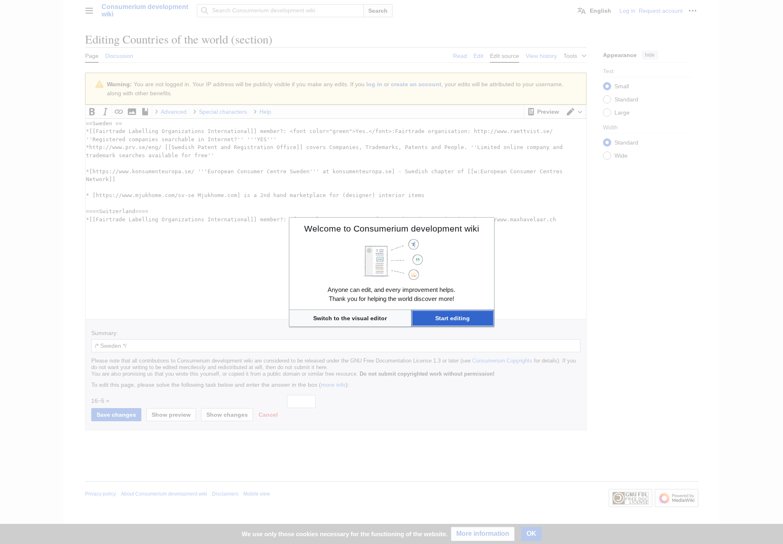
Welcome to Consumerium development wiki (391, 228)
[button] (350, 318)
